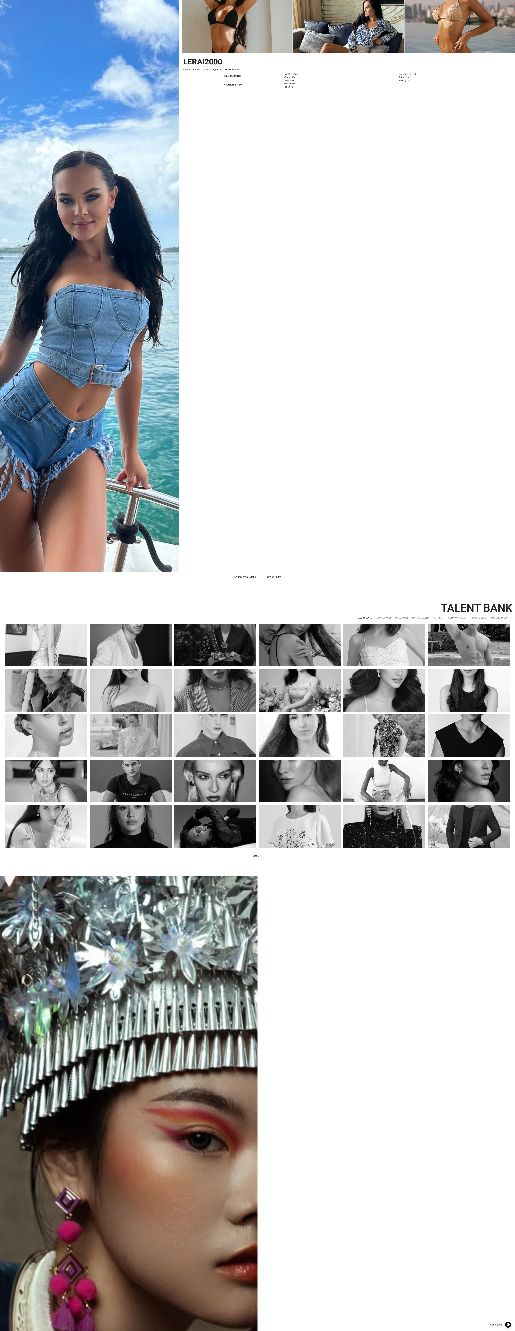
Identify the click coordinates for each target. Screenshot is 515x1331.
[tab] (232, 76)
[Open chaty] (508, 1325)
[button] (257, 856)
